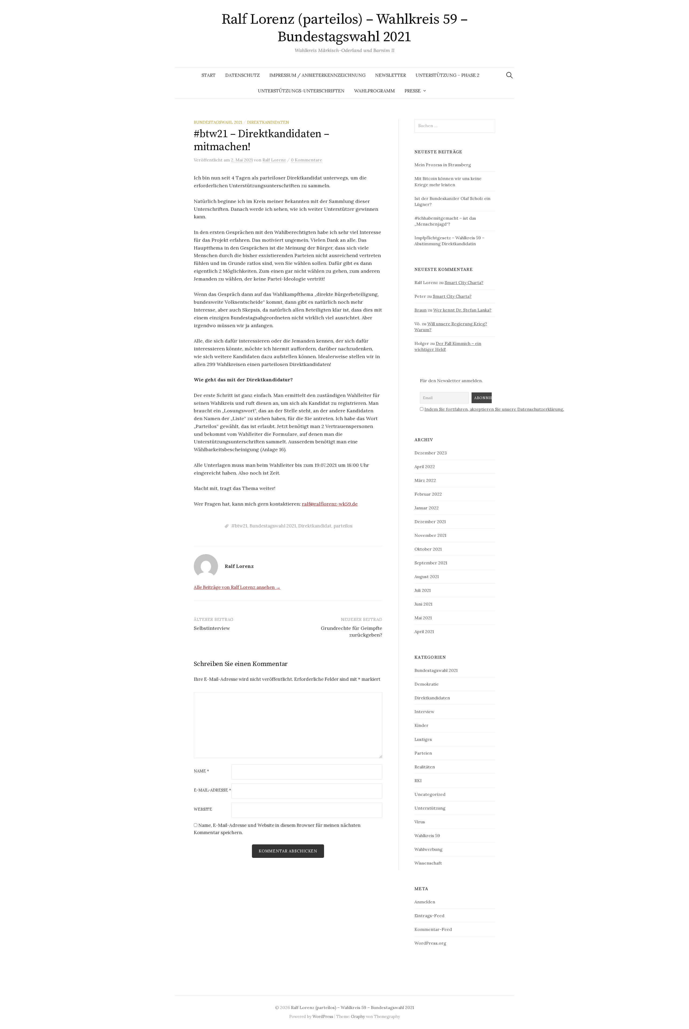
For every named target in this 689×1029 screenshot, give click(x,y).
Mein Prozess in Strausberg (442, 164)
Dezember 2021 (430, 521)
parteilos (342, 526)
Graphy (358, 1016)
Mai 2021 (423, 617)
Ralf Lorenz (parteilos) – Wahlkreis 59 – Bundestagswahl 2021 (344, 28)
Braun (420, 310)
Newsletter (390, 75)
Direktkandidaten (268, 122)
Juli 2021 (422, 590)
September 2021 (430, 562)
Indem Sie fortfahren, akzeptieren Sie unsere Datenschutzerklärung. (494, 409)
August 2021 (426, 576)
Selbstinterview (212, 628)
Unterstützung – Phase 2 (447, 75)
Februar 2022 (428, 494)
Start (209, 75)
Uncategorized (429, 794)
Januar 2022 (426, 507)
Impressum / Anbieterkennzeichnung (317, 75)
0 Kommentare (306, 160)
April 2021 (424, 631)
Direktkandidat (314, 526)
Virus (419, 821)
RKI (418, 780)
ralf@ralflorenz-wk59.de (330, 504)
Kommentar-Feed (433, 929)
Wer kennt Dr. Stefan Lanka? (462, 310)
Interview (424, 711)
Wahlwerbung (428, 849)
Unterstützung (429, 808)
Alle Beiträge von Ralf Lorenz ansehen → (237, 587)
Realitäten (424, 766)
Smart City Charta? (464, 282)
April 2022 (424, 466)
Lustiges (423, 739)
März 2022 (425, 480)
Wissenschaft (428, 863)
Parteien (423, 753)
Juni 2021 (423, 604)
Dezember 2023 (430, 452)
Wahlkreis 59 (427, 835)
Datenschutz (242, 75)
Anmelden (424, 901)
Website (203, 809)
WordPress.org (430, 943)
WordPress (322, 1016)
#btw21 (239, 526)
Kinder (421, 725)
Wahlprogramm (374, 91)
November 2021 (430, 535)
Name (201, 771)
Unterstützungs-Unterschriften (301, 91)
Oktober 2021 (428, 549)
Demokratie (426, 684)
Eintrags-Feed (429, 915)
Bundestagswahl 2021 (218, 122)
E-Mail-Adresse (212, 790)
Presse (413, 91)
